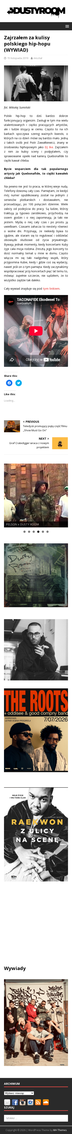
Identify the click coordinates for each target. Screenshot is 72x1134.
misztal (38, 58)
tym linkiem (51, 288)
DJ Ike (49, 147)
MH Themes (60, 1130)
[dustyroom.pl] (36, 20)
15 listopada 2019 (17, 58)
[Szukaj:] (36, 1118)
